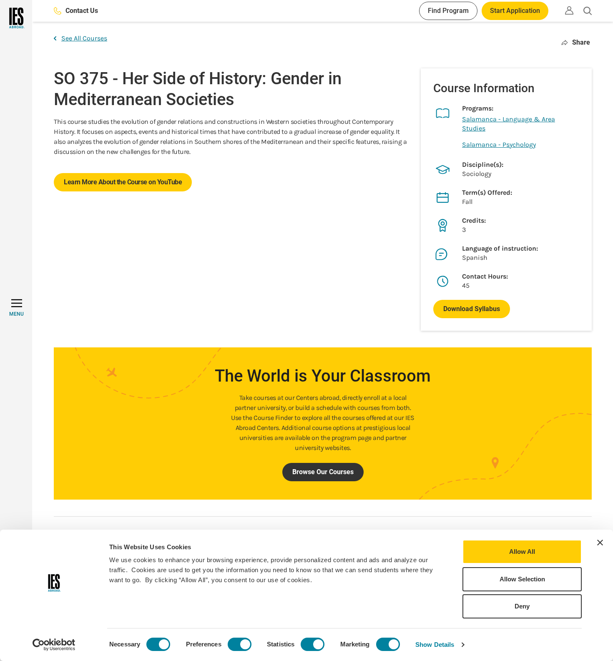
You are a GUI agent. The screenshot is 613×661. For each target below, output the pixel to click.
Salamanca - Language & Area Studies (508, 123)
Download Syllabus (471, 309)
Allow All (522, 551)
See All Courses (84, 38)
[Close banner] (600, 542)
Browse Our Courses (323, 472)
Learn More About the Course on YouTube (123, 182)
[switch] (239, 644)
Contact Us (81, 11)
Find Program (448, 11)
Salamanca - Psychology (499, 144)
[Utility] (569, 10)
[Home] (16, 18)
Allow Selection (522, 579)
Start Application (515, 11)
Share (581, 42)
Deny (522, 606)
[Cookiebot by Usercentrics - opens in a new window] (54, 644)
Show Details (434, 644)
